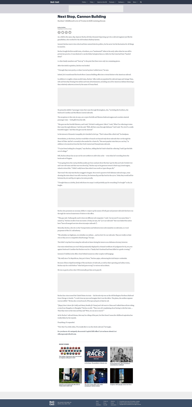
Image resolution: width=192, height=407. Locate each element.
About (97, 401)
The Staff (105, 405)
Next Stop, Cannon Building (82, 16)
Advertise (113, 401)
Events (97, 403)
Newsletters (98, 405)
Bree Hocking (62, 27)
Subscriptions (113, 405)
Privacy (104, 403)
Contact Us (105, 401)
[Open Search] (141, 2)
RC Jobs (112, 403)
